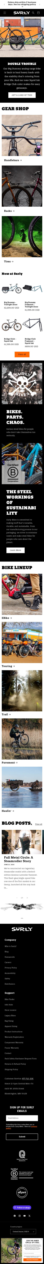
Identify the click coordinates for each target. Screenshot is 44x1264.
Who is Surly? (11, 946)
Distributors (10, 984)
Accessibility (10, 973)
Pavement (8, 762)
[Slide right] (27, 897)
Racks (8, 210)
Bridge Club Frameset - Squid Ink (30, 341)
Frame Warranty (12, 1048)
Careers (8, 962)
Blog (6, 952)
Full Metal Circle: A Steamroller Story (18, 859)
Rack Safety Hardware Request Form (21, 1059)
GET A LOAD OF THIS (22, 95)
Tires (7, 261)
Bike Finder (10, 999)
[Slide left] (16, 897)
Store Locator (10, 1010)
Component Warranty (14, 1042)
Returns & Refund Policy (15, 1064)
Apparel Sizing (11, 1026)
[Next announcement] (39, 4)
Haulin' (6, 810)
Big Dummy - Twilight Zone (10, 303)
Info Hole (9, 1005)
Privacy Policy (11, 968)
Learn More (15, 550)
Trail (5, 714)
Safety (7, 979)
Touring (7, 666)
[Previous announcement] (4, 4)
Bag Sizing (9, 1021)
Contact (8, 1053)
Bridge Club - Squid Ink (10, 340)
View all (22, 354)
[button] (4, 12)
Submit (22, 1137)
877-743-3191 (27, 1078)
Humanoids (10, 957)
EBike (5, 617)
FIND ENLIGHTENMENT (32, 1259)
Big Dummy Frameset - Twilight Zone (31, 304)
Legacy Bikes (10, 1016)
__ (22, 917)
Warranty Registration (14, 1037)
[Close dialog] (41, 1240)
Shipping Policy (11, 1069)
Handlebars (11, 160)
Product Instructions (14, 1032)
